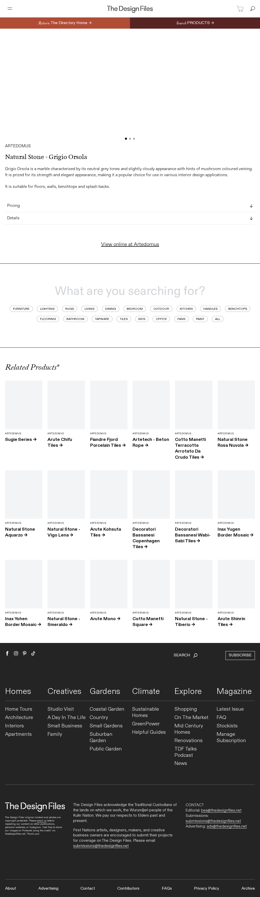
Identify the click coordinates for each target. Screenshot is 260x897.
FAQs (167, 888)
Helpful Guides (149, 732)
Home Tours (18, 709)
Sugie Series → (21, 439)
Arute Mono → (105, 619)
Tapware (102, 319)
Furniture (21, 309)
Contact (87, 888)
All (217, 319)
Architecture (19, 717)
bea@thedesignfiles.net (221, 810)
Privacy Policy (206, 888)
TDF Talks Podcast (185, 752)
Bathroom (75, 319)
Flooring (48, 319)
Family (54, 734)
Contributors (128, 888)
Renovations (188, 741)
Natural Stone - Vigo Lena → (63, 532)
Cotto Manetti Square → (148, 621)
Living (89, 309)
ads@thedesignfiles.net (227, 826)
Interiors (14, 726)
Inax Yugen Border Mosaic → (236, 532)
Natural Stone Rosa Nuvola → (233, 442)
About (10, 888)
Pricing (13, 206)
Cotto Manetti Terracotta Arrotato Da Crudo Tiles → (190, 448)
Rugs (69, 309)
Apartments (18, 734)
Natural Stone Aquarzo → (20, 532)
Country (99, 717)
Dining (110, 309)
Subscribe (240, 655)
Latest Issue (230, 709)
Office (161, 319)
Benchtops (237, 309)
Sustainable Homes (145, 712)
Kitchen (186, 309)
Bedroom (135, 309)
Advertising (48, 888)
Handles (210, 309)
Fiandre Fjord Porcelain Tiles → (108, 442)
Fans (181, 319)
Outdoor (161, 309)
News (180, 763)
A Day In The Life (66, 717)
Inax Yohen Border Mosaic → (23, 621)
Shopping (185, 709)
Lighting (47, 309)
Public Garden (106, 749)
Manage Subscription (231, 737)
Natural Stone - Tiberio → (191, 621)
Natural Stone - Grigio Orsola (46, 157)
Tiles (124, 319)
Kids (141, 319)
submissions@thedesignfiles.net (101, 846)
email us (41, 820)
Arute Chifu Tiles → (59, 442)
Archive (248, 888)
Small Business (64, 726)
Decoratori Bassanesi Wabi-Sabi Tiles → (192, 535)
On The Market (191, 717)
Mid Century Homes (188, 729)
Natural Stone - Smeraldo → (63, 621)
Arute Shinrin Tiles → (231, 621)
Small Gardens (106, 726)
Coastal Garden (107, 709)
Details (13, 218)
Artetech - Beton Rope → (151, 442)
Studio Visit (60, 709)
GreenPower (146, 724)
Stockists (227, 726)
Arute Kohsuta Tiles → (105, 532)
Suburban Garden (101, 737)
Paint (200, 319)
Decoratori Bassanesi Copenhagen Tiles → (146, 538)
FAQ (221, 717)
